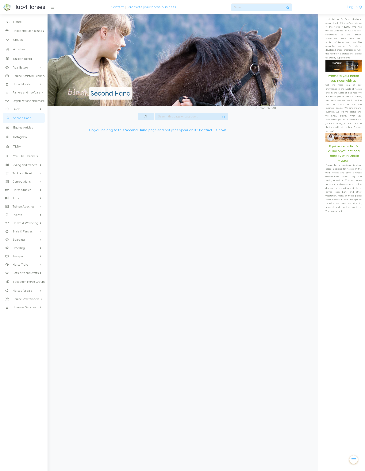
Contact (117, 7)
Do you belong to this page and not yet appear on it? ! (157, 130)
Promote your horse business (152, 7)
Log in (353, 7)
